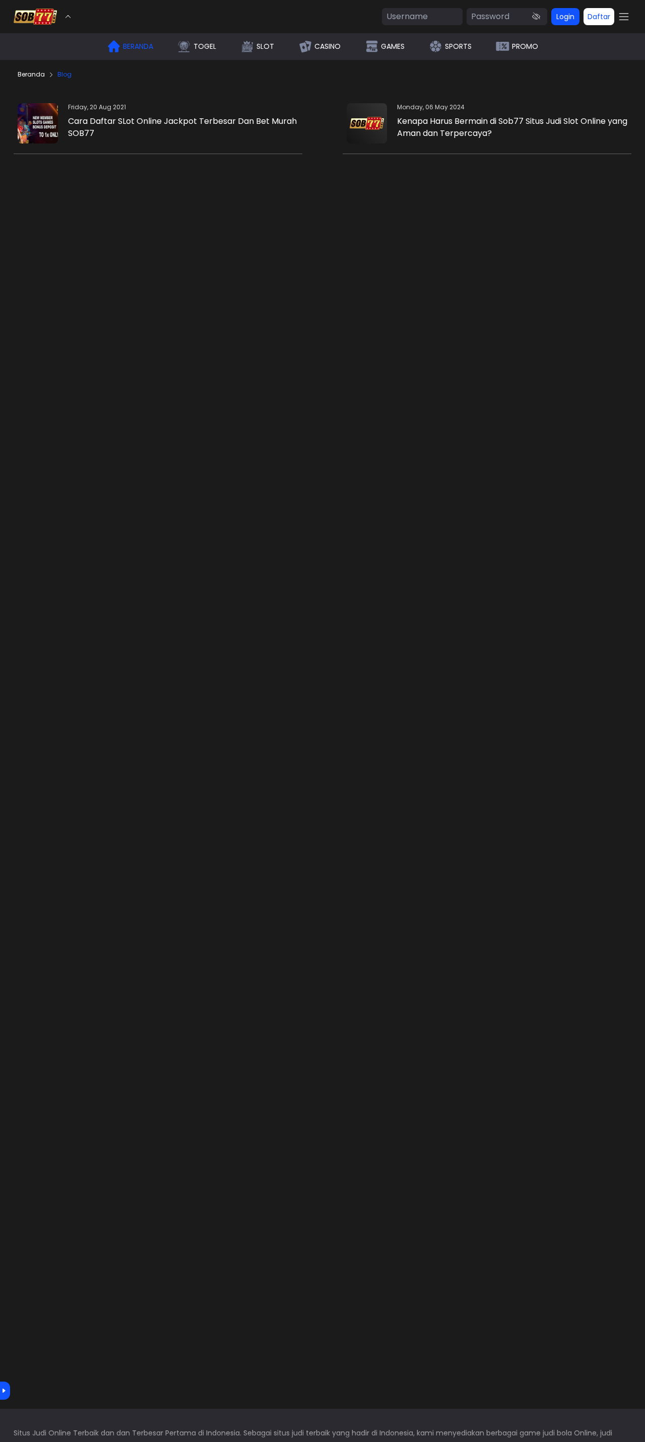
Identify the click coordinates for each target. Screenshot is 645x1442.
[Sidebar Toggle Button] (623, 16)
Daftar (599, 17)
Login (565, 17)
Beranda (31, 74)
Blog (64, 74)
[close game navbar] (68, 17)
